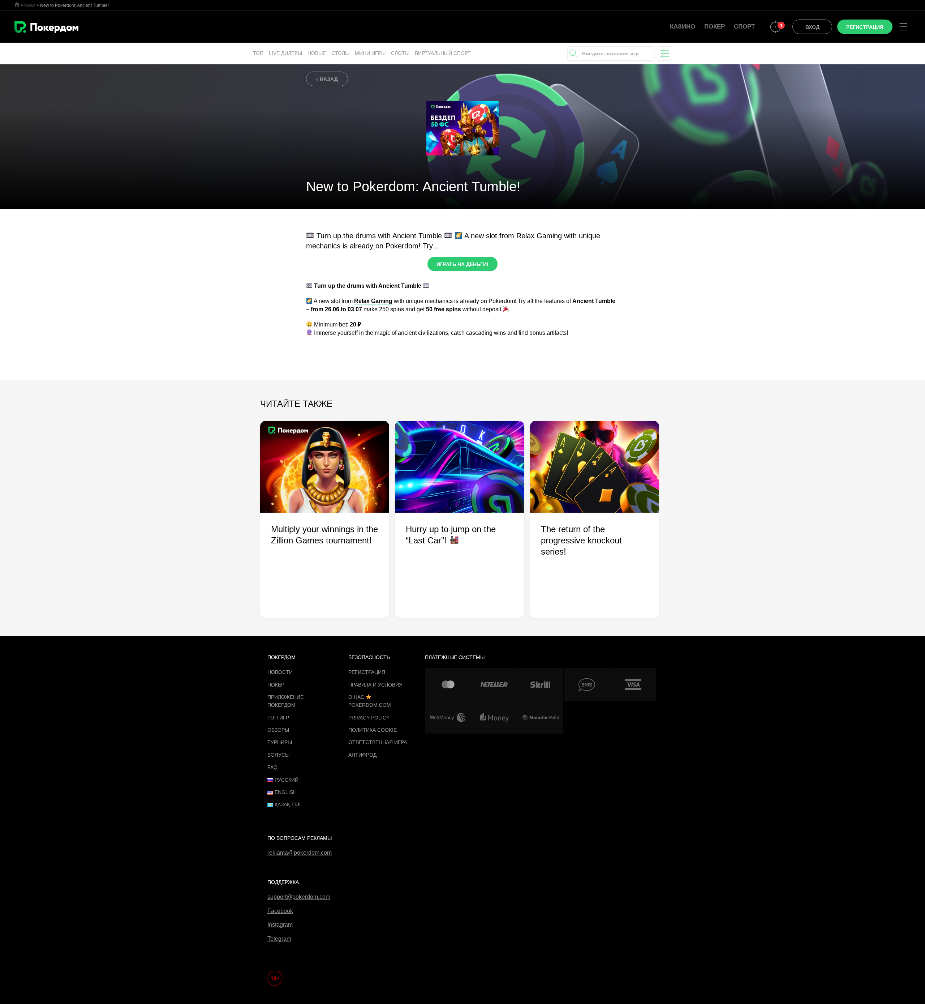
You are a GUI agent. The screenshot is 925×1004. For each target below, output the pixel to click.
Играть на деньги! (462, 264)
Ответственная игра (377, 742)
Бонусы (278, 755)
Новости (280, 672)
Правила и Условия (375, 685)
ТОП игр (278, 718)
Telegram (279, 939)
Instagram (280, 925)
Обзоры (278, 730)
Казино (682, 26)
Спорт (744, 26)
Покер (714, 26)
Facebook (280, 911)
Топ (258, 53)
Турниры (279, 742)
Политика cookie (372, 730)
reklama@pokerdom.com (299, 853)
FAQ (272, 767)
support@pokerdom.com (298, 897)
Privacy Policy (369, 718)
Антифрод (362, 755)
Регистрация (366, 672)
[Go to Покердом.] (17, 4)
